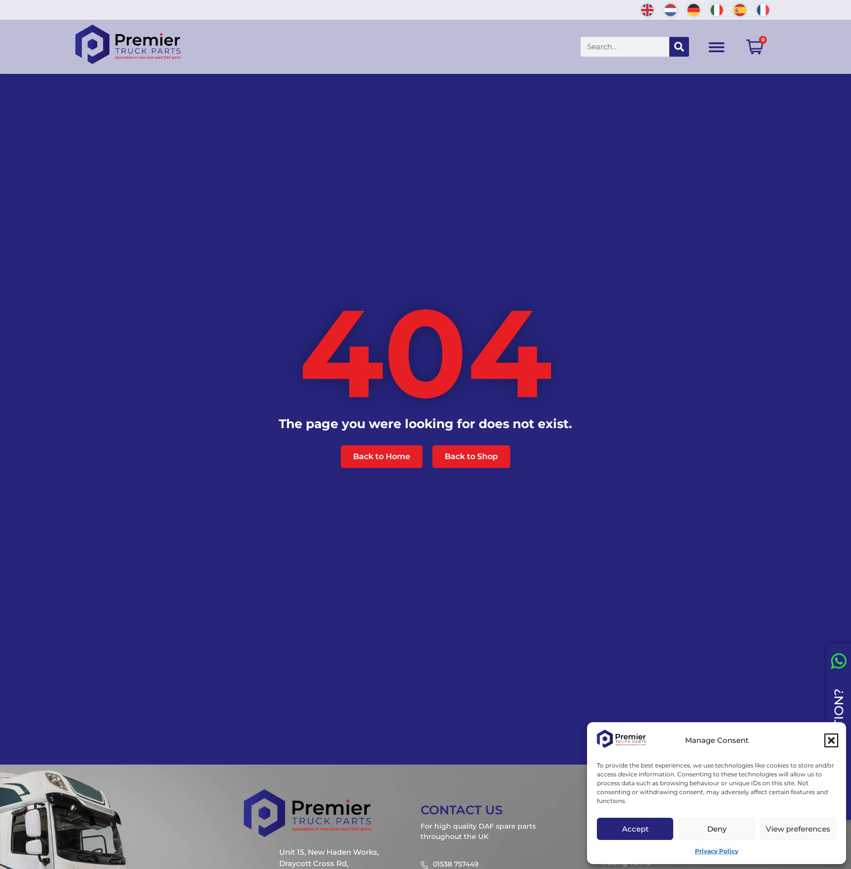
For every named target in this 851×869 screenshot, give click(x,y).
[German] (694, 9)
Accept (635, 829)
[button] (831, 740)
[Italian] (717, 9)
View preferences (798, 829)
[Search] (679, 47)
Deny (716, 829)
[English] (648, 9)
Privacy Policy (716, 851)
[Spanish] (740, 9)
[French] (763, 9)
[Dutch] (671, 9)
